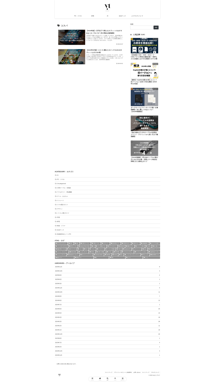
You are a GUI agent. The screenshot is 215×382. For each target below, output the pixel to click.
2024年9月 (107, 296)
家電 (58, 221)
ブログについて (155, 372)
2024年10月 (107, 292)
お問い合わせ (137, 372)
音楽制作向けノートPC (64, 234)
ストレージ (60, 200)
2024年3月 (107, 321)
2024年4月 (107, 317)
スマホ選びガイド (62, 204)
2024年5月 (107, 313)
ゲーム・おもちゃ (62, 196)
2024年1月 (107, 330)
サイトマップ (108, 372)
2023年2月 (107, 346)
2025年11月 (107, 266)
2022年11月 (107, 355)
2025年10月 (107, 271)
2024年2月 (107, 325)
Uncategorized (61, 183)
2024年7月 (107, 304)
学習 (58, 217)
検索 (131, 24)
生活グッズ (60, 230)
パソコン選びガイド (63, 213)
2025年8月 (107, 275)
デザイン (59, 209)
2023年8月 (107, 338)
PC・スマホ (60, 179)
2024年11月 (107, 288)
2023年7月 (107, 342)
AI (57, 175)
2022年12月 (107, 351)
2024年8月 (107, 300)
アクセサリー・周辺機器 (64, 192)
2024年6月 (107, 309)
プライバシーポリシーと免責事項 (123, 372)
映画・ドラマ (61, 225)
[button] (202, 281)
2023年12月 (107, 334)
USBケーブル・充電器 (64, 188)
